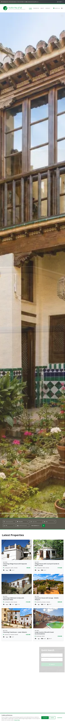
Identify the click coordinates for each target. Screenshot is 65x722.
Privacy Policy (17, 720)
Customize (59, 717)
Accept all (45, 717)
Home (30, 8)
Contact (47, 8)
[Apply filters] (43, 525)
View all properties (50, 669)
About (42, 8)
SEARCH (51, 664)
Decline (52, 717)
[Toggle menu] (62, 8)
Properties (36, 8)
